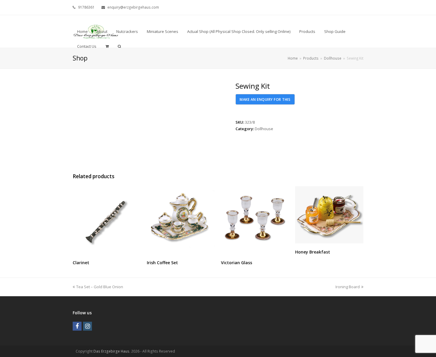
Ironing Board (347, 286)
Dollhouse (264, 128)
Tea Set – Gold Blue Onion (99, 286)
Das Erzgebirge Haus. (111, 351)
